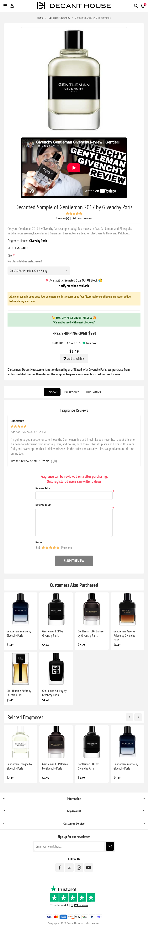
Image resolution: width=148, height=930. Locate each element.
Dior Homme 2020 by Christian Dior (19, 693)
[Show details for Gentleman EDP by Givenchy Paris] (56, 609)
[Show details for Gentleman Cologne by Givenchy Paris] (20, 742)
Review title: (43, 488)
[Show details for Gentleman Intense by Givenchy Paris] (20, 609)
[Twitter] (69, 867)
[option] (20, 754)
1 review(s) (62, 218)
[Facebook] (59, 867)
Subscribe (110, 846)
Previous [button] (129, 717)
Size (10, 256)
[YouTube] (88, 867)
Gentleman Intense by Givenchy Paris (19, 633)
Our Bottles (93, 392)
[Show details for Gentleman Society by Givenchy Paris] (56, 669)
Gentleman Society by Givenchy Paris (54, 693)
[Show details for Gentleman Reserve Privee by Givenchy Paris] (127, 609)
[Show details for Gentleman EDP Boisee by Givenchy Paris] (92, 609)
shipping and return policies (117, 296)
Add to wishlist (76, 358)
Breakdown (71, 392)
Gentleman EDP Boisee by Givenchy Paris (90, 633)
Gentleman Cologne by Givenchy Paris (19, 766)
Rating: (39, 542)
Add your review (82, 218)
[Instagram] (79, 867)
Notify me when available (74, 285)
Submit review (74, 560)
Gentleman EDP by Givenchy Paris (52, 633)
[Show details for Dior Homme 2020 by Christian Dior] (20, 669)
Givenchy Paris (38, 240)
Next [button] (138, 717)
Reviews (52, 392)
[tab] (52, 392)
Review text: (43, 505)
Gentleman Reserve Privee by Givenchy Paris (124, 635)
